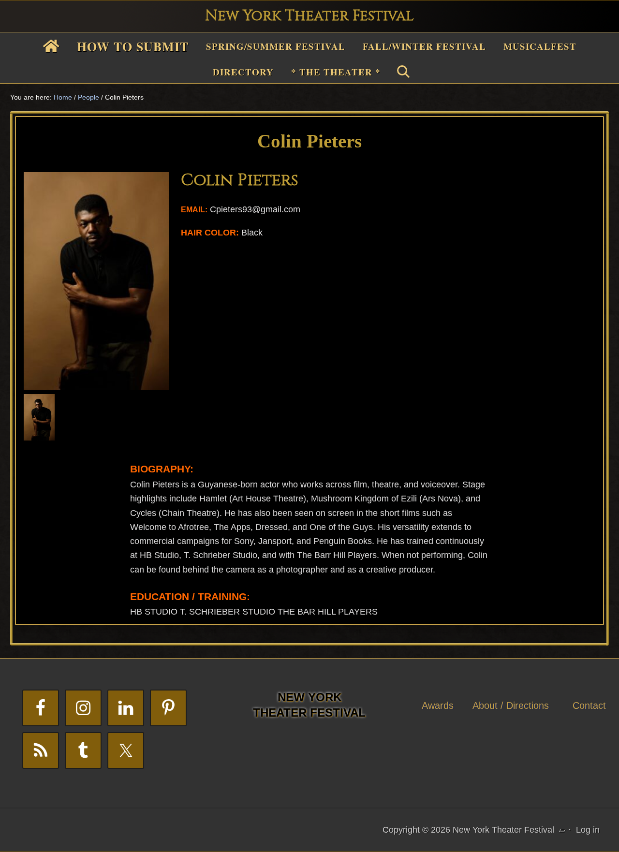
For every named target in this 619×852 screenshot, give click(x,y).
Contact (589, 705)
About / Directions (510, 705)
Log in (588, 830)
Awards (438, 705)
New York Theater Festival (309, 16)
